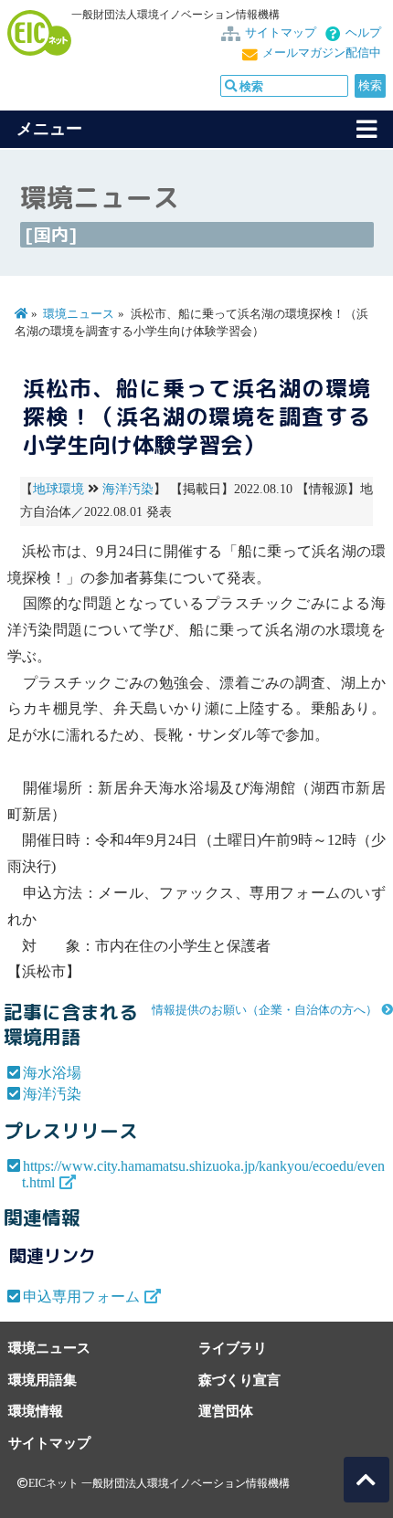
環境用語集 (42, 1379)
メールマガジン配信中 (321, 53)
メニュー (49, 129)
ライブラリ (232, 1347)
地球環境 (58, 489)
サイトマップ (280, 32)
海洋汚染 (128, 489)
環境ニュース (78, 314)
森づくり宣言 (239, 1379)
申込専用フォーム (81, 1296)
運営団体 (225, 1410)
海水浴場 (52, 1073)
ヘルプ (363, 32)
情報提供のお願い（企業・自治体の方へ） (264, 1010)
